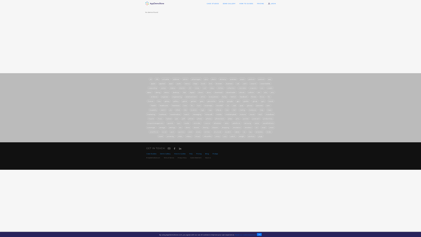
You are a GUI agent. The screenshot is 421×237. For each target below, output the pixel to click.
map (262, 110)
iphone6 (259, 105)
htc (192, 105)
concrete (242, 88)
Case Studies (213, 3)
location (194, 110)
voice (217, 136)
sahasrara (217, 123)
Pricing (260, 3)
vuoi (225, 136)
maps (269, 110)
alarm (213, 79)
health (153, 105)
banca (187, 83)
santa (257, 123)
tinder (269, 132)
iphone (249, 105)
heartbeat (176, 105)
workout (251, 136)
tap (250, 132)
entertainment (191, 97)
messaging (197, 114)
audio (179, 83)
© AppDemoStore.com (153, 158)
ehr (259, 92)
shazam (215, 127)
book (203, 83)
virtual (197, 136)
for (269, 97)
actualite (165, 79)
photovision (219, 119)
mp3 (260, 114)
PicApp (215, 154)
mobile (219, 114)
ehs (265, 92)
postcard (255, 119)
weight (241, 136)
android (261, 79)
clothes (220, 88)
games (193, 101)
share (188, 127)
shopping (225, 127)
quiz (178, 123)
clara (212, 88)
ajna (206, 79)
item (268, 105)
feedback (243, 97)
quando (170, 123)
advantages (196, 79)
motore (243, 114)
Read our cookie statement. (246, 235)
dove (209, 92)
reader (187, 123)
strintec (207, 132)
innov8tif (219, 105)
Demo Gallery (229, 3)
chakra (172, 88)
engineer (164, 97)
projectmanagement (155, 123)
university (170, 136)
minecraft (208, 114)
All (151, 79)
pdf (183, 119)
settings (172, 127)
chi (190, 88)
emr (272, 92)
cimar (197, 88)
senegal (162, 127)
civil (204, 88)
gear (202, 101)
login (203, 110)
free (159, 101)
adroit (185, 79)
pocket (246, 119)
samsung (247, 123)
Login (273, 3)
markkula (162, 114)
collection (231, 88)
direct (200, 92)
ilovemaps (208, 105)
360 (157, 79)
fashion (233, 97)
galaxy (167, 101)
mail (234, 110)
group (255, 101)
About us (208, 158)
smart (271, 127)
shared (196, 127)
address (176, 79)
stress (198, 132)
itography (153, 110)
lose (227, 110)
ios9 (234, 105)
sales (227, 123)
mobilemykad (231, 114)
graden (246, 101)
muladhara (270, 114)
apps (171, 83)
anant (242, 79)
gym (263, 101)
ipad (241, 105)
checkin (182, 88)
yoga (260, 136)
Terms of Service (169, 158)
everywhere (213, 97)
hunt (199, 105)
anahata (233, 79)
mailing (242, 110)
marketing (151, 114)
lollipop (219, 110)
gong (221, 101)
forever (151, 101)
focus (262, 97)
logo (210, 110)
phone (191, 119)
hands (270, 101)
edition (251, 92)
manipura (252, 110)
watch (232, 136)
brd (210, 83)
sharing (205, 127)
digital (192, 92)
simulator (248, 127)
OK (259, 234)
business (229, 83)
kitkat (178, 110)
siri (257, 127)
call (237, 83)
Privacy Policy (182, 158)
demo (166, 92)
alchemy (223, 79)
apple (153, 83)
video (180, 136)
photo (199, 119)
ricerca (207, 123)
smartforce (154, 132)
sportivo (181, 132)
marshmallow (175, 114)
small (264, 127)
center (163, 88)
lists (185, 110)
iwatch (163, 110)
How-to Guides (246, 3)
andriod (251, 79)
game (184, 101)
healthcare (164, 105)
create (269, 88)
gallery (176, 101)
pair (176, 119)
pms (237, 119)
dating (157, 92)
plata (230, 119)
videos (188, 136)
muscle (151, 119)
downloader (231, 92)
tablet (237, 132)
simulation (237, 127)
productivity (268, 119)
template (259, 132)
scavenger (151, 127)
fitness (253, 97)
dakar (149, 92)
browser (219, 83)
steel (190, 132)
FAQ (191, 154)
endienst (154, 97)
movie (252, 114)
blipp (195, 83)
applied (162, 83)
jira (171, 110)
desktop (176, 92)
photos (208, 119)
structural (217, 132)
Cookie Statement (196, 158)
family (224, 97)
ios (228, 105)
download (218, 92)
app (269, 79)
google (230, 101)
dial (184, 92)
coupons (253, 88)
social (164, 132)
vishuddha (207, 136)
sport (172, 132)
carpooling (153, 88)
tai (244, 132)
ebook (242, 92)
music (160, 119)
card (244, 83)
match (186, 114)
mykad (168, 119)
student (228, 132)
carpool (253, 83)
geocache (211, 101)
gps (238, 101)
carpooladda (265, 83)
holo (185, 105)
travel (161, 136)
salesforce (236, 123)
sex (180, 127)
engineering (177, 97)
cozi (261, 88)
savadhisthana (268, 123)
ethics (203, 97)
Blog (207, 154)
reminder (197, 123)
